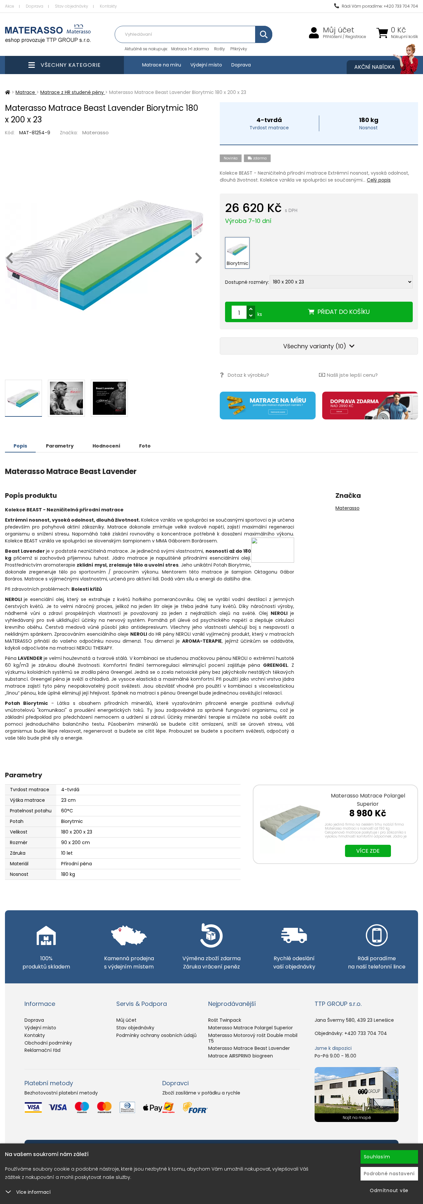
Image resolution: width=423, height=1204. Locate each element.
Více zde (368, 851)
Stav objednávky (71, 6)
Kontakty (108, 6)
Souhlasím (377, 1156)
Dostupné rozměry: (247, 282)
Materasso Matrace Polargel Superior (250, 1027)
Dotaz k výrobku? (248, 374)
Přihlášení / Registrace (344, 36)
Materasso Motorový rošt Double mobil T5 (252, 1038)
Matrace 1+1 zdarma (190, 49)
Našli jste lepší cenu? (352, 374)
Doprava (34, 6)
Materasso (95, 132)
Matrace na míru (161, 65)
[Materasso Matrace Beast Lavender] (104, 255)
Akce (9, 6)
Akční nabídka (374, 67)
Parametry (60, 446)
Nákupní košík (404, 36)
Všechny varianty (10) (315, 346)
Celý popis (379, 180)
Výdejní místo (206, 65)
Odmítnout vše (389, 1190)
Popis (20, 446)
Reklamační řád (42, 1050)
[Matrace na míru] (268, 405)
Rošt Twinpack (224, 1020)
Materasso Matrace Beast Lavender (249, 1048)
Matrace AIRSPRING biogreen (240, 1056)
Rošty (219, 49)
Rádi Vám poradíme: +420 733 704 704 (379, 6)
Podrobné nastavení (389, 1173)
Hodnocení (106, 446)
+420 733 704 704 (365, 1033)
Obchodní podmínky (48, 1043)
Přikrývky (238, 49)
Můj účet (338, 30)
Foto (145, 446)
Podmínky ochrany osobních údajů (156, 1035)
